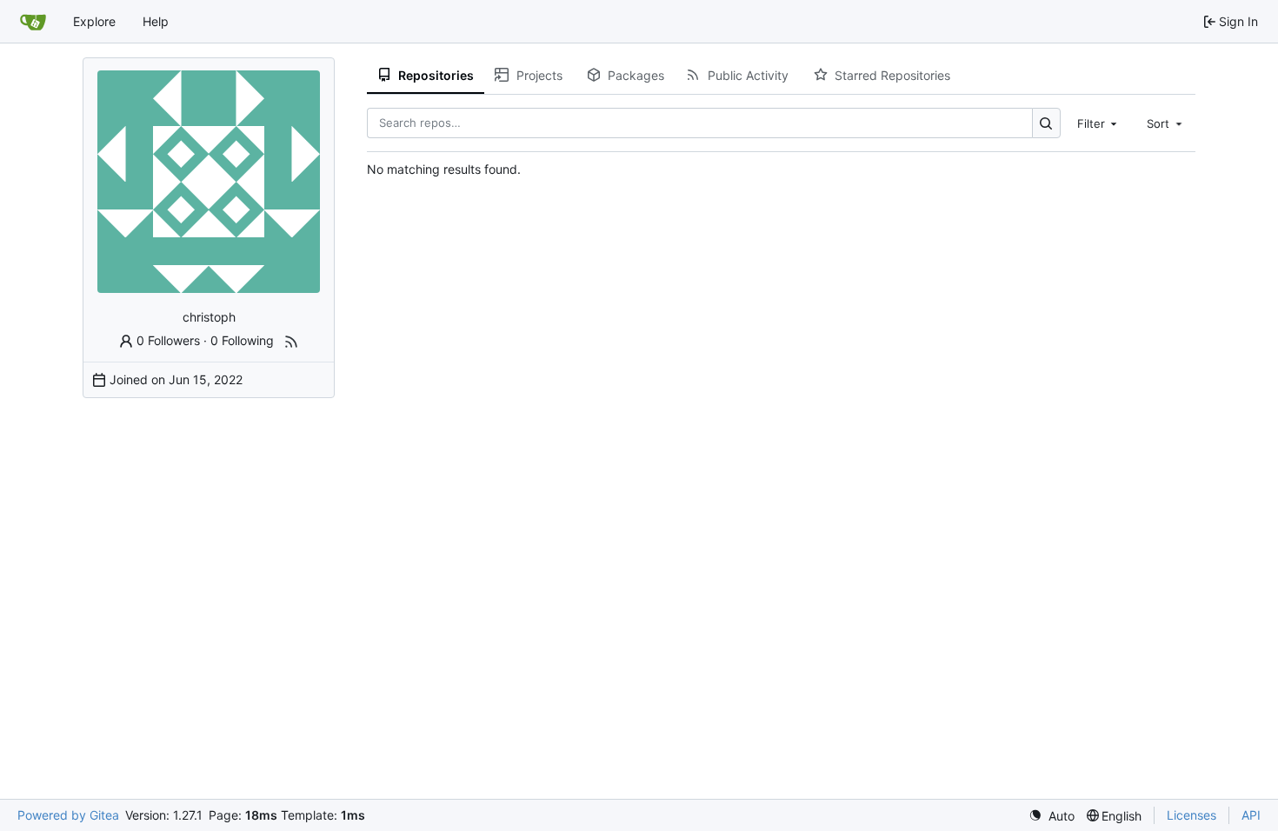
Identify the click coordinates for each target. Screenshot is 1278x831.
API (1251, 815)
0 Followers (168, 340)
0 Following (242, 340)
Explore (94, 21)
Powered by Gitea (68, 815)
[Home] (33, 21)
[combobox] (1099, 122)
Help (156, 21)
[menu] (1051, 815)
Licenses (1191, 815)
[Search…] (1046, 123)
